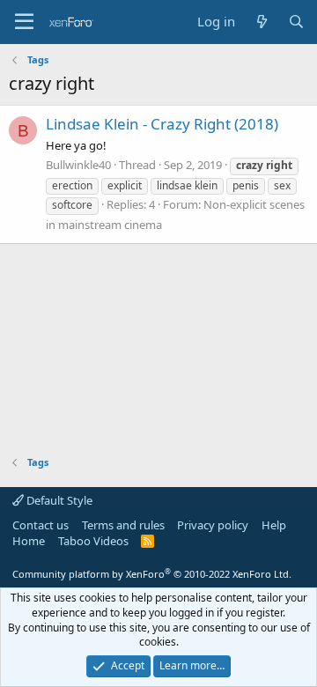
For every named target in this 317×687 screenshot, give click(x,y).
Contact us (40, 525)
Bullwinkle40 (78, 165)
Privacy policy (212, 525)
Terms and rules (123, 525)
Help (274, 525)
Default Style (58, 500)
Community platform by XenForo (151, 573)
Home (28, 541)
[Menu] (24, 22)
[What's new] (261, 21)
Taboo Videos (93, 541)
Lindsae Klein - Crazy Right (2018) (162, 124)
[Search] (296, 21)
